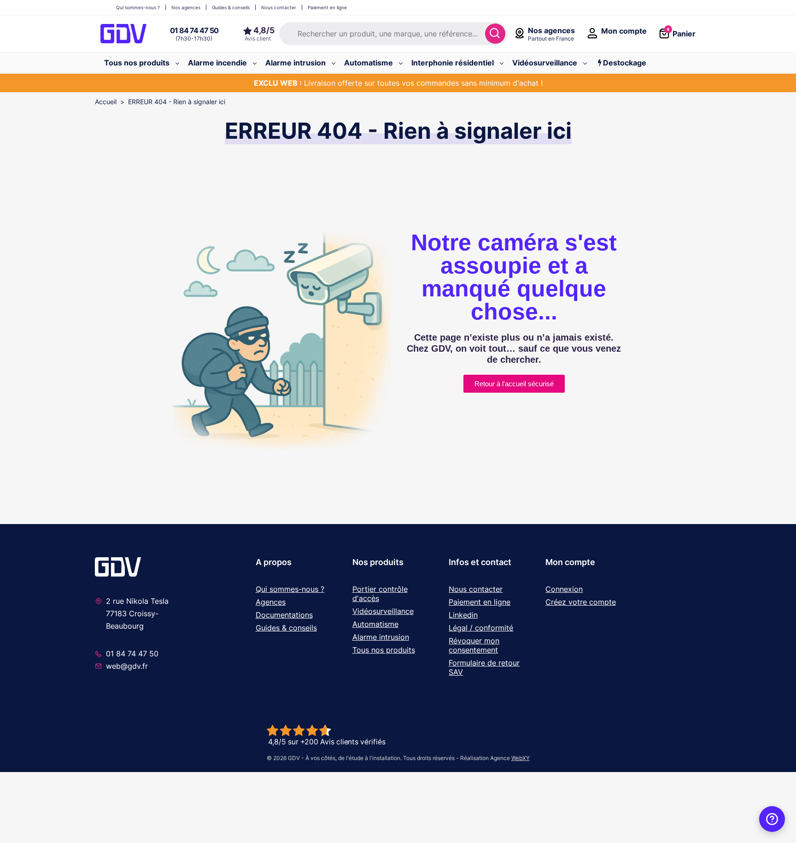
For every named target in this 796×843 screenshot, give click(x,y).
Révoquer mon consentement (474, 645)
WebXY (520, 758)
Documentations (284, 614)
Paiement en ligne (479, 602)
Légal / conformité (481, 627)
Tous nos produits (383, 649)
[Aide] (772, 819)
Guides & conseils (286, 627)
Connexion (564, 589)
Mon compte (570, 562)
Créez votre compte (580, 602)
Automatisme (375, 624)
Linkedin (463, 614)
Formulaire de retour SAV (484, 667)
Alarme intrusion (380, 637)
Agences (271, 602)
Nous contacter (476, 589)
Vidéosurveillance (383, 611)
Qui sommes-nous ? (290, 589)
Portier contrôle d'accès (380, 593)
